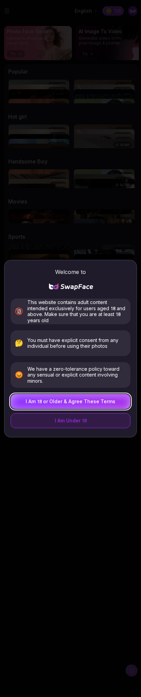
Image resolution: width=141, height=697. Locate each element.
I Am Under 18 (71, 420)
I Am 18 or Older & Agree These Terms (70, 401)
